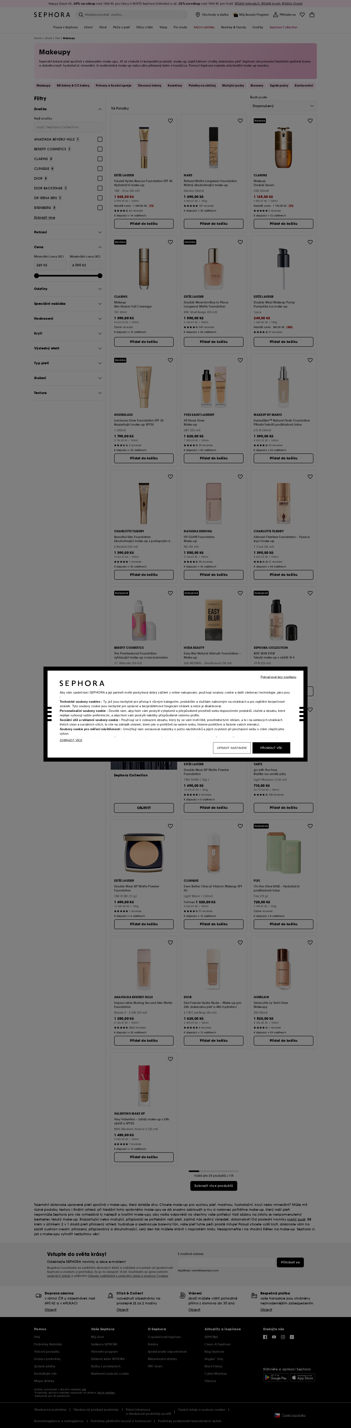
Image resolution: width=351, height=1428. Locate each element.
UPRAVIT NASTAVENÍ (232, 747)
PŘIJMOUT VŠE (271, 747)
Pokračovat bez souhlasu (278, 676)
